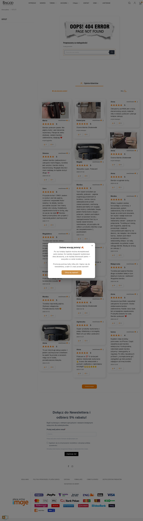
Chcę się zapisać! (71, 272)
